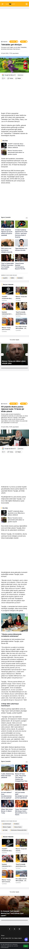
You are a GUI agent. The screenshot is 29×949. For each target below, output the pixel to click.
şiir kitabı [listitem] (4, 830)
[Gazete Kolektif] (10, 4)
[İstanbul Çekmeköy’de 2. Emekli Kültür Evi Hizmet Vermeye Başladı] (7, 309)
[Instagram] (19, 929)
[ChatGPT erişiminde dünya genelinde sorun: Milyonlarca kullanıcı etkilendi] (14, 145)
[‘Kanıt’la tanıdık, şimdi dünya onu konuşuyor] (21, 309)
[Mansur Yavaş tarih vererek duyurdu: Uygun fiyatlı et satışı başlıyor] (7, 325)
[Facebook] (9, 929)
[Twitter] (14, 929)
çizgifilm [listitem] (4, 278)
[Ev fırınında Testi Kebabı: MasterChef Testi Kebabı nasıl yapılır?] (14, 906)
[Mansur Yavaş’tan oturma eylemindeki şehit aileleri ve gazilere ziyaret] (14, 152)
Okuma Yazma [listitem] (17, 827)
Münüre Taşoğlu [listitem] (6, 827)
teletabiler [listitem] (20, 278)
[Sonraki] (26, 354)
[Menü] (2, 4)
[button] (26, 4)
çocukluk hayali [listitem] (6, 823)
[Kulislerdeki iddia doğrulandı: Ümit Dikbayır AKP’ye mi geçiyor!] (14, 354)
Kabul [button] (25, 946)
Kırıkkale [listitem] (16, 823)
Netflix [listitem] (12, 278)
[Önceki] (2, 354)
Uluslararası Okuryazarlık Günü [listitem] (18, 830)
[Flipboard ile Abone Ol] (20, 75)
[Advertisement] (14, 24)
